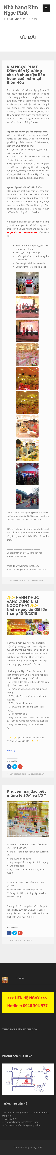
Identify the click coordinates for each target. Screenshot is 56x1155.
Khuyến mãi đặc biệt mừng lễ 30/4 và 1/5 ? (26, 793)
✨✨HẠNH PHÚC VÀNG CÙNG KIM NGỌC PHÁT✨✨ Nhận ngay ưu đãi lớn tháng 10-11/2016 (27, 605)
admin (29, 940)
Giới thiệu (20, 978)
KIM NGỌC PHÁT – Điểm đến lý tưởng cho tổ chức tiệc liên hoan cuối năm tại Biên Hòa (26, 75)
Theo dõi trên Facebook (19, 1029)
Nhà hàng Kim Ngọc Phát (21, 10)
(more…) (11, 750)
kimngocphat (37, 580)
